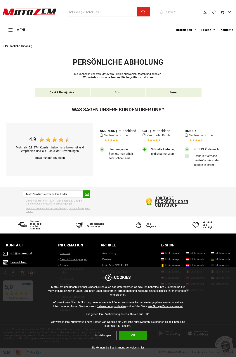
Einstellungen (103, 335)
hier (142, 347)
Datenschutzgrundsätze (111, 306)
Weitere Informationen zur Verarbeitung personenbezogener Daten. (58, 210)
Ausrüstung (109, 253)
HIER (118, 325)
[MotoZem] (29, 12)
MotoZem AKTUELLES (115, 265)
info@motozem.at (21, 253)
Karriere (107, 259)
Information (184, 30)
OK (133, 335)
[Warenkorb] (224, 12)
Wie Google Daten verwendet (165, 306)
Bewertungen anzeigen (50, 157)
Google (138, 287)
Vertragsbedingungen (60, 203)
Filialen (206, 30)
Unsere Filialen (19, 262)
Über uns (65, 253)
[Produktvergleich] (205, 12)
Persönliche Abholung (18, 46)
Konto (169, 11)
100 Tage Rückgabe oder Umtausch (171, 201)
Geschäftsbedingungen (73, 259)
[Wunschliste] (214, 12)
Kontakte (227, 30)
